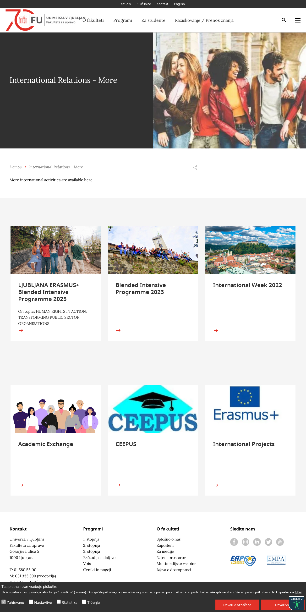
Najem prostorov (171, 557)
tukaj (298, 592)
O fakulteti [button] (93, 20)
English (179, 4)
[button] (237, 605)
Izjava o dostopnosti (174, 569)
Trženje (93, 602)
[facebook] (234, 542)
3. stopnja (91, 551)
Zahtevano (15, 602)
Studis (126, 4)
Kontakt (162, 4)
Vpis (87, 563)
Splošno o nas (168, 539)
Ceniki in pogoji (97, 569)
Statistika (69, 602)
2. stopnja (91, 545)
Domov (16, 166)
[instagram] (245, 542)
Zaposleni (165, 545)
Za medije (165, 551)
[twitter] (268, 542)
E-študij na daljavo (99, 557)
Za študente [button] (153, 20)
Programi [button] (122, 20)
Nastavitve (43, 602)
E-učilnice (144, 4)
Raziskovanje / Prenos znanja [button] (204, 20)
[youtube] (280, 542)
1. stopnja (91, 539)
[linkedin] (257, 542)
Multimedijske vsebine (177, 563)
